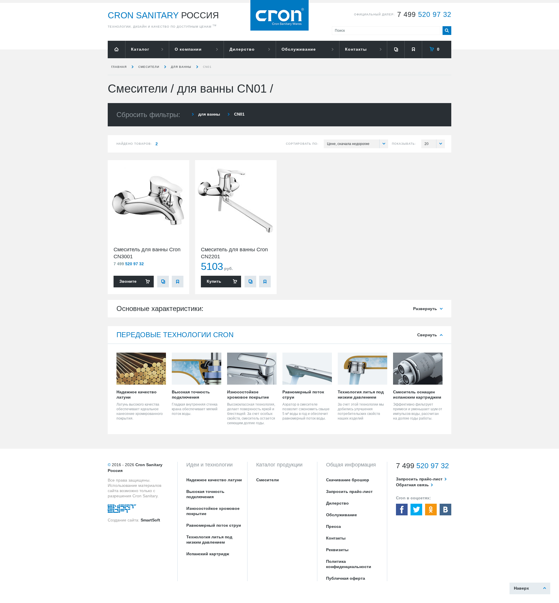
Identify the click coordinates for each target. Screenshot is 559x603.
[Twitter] (416, 509)
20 (426, 144)
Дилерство (242, 49)
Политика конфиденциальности (348, 564)
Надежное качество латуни (214, 480)
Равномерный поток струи (213, 525)
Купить (214, 281)
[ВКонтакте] (445, 509)
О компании (188, 49)
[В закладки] (177, 281)
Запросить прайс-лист (349, 491)
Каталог (140, 49)
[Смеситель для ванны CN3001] (148, 201)
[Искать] (447, 30)
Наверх (521, 588)
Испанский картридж (207, 553)
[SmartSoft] (122, 510)
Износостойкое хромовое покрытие (213, 511)
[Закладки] (413, 49)
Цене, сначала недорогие (348, 144)
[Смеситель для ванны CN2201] (236, 201)
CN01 (207, 66)
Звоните (128, 281)
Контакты (356, 49)
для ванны (181, 66)
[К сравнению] (163, 281)
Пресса (333, 526)
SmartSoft (150, 520)
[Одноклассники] (431, 509)
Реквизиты (337, 549)
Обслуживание (299, 49)
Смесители (148, 66)
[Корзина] (436, 49)
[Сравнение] (395, 49)
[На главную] (116, 49)
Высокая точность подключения (205, 494)
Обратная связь (412, 484)
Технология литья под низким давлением (209, 539)
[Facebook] (402, 509)
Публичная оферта (345, 578)
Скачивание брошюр (347, 480)
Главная (119, 66)
